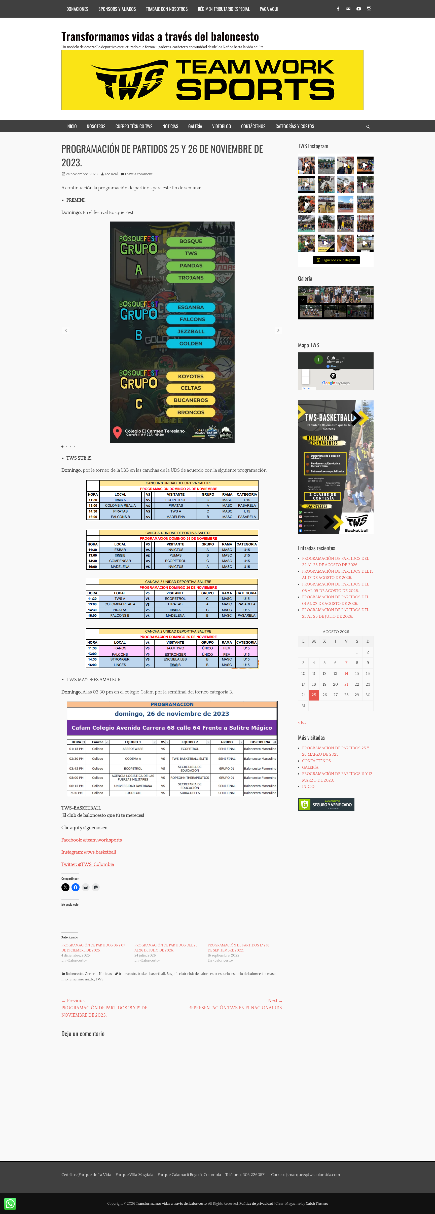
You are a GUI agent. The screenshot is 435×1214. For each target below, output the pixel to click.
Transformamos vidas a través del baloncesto (160, 36)
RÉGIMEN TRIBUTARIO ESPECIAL (224, 9)
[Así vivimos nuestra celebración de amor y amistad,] (365, 184)
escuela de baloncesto (248, 974)
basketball (157, 974)
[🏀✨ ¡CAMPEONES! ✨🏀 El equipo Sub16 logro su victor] (345, 165)
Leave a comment (139, 174)
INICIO (71, 126)
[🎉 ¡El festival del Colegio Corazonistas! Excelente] (306, 223)
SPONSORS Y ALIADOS (117, 9)
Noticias (105, 974)
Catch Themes (317, 1204)
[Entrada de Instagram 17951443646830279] (326, 204)
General (91, 974)
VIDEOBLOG (221, 126)
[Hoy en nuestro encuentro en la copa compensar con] (306, 204)
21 (346, 684)
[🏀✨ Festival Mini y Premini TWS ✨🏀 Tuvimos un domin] (306, 165)
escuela (224, 974)
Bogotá (172, 974)
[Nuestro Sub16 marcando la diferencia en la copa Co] (345, 184)
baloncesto (127, 974)
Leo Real (111, 174)
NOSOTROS (96, 126)
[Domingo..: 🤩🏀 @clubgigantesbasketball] (326, 223)
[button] (278, 330)
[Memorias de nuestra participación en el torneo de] (365, 243)
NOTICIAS (170, 126)
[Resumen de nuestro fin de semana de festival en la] (306, 243)
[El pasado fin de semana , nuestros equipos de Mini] (326, 165)
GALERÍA (195, 126)
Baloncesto (74, 974)
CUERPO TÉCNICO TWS (134, 126)
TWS (99, 979)
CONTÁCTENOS (253, 126)
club (182, 974)
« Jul (302, 722)
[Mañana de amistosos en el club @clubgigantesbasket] (345, 223)
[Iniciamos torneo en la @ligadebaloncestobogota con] (365, 204)
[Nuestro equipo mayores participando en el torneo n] (365, 223)
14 (346, 673)
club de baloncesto (202, 974)
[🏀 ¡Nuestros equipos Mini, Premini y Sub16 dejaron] (306, 184)
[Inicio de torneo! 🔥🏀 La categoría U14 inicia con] (345, 204)
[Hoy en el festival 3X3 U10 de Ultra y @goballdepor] (326, 184)
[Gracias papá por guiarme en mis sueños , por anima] (345, 243)
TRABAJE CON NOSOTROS (167, 9)
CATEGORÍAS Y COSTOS (295, 126)
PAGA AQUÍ (269, 9)
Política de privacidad (256, 1204)
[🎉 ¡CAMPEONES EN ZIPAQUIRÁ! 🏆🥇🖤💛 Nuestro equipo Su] (365, 165)
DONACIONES (77, 9)
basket (143, 974)
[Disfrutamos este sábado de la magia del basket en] (326, 243)
